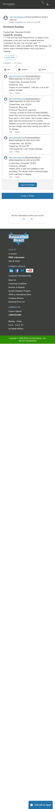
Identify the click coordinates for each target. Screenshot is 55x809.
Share (43, 70)
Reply (17, 93)
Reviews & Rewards (16, 287)
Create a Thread (27, 196)
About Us (12, 280)
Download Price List (16, 302)
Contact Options (15, 311)
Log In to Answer (27, 185)
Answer (25, 70)
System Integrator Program (19, 291)
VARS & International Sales (19, 294)
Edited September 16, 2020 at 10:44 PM (25, 22)
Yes (23, 219)
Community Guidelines (17, 284)
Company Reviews (16, 298)
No (32, 219)
